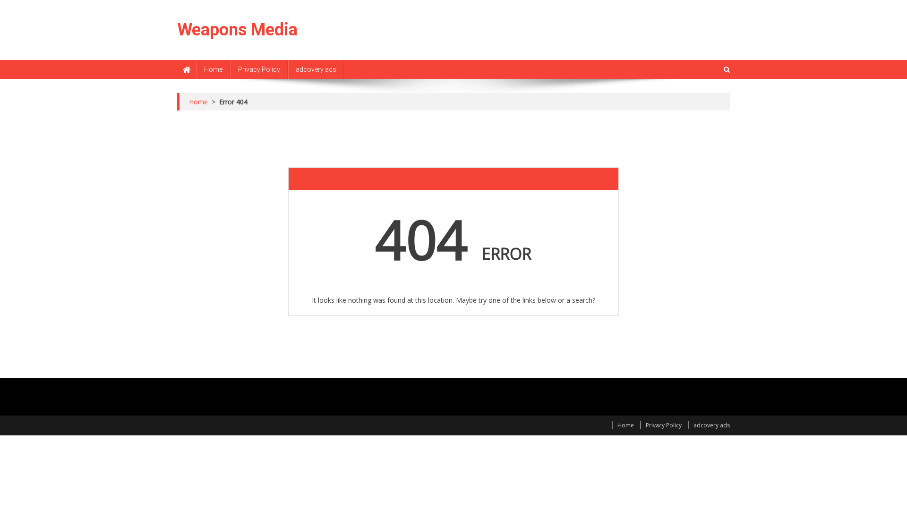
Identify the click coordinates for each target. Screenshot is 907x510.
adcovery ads (316, 69)
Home (213, 69)
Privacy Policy (259, 69)
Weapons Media (237, 30)
